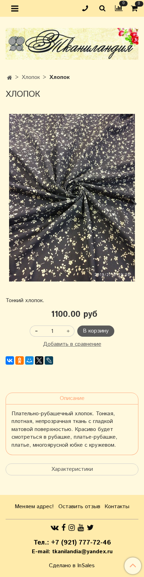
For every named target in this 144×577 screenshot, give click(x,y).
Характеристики (72, 469)
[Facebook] (64, 527)
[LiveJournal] (49, 360)
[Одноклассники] (19, 360)
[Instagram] (72, 527)
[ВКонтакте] (10, 360)
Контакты (117, 507)
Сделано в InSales (72, 566)
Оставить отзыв (79, 507)
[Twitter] (90, 527)
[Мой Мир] (29, 360)
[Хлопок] (72, 198)
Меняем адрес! (34, 507)
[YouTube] (81, 527)
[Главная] (9, 78)
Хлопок (31, 77)
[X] (39, 360)
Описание (72, 398)
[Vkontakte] (55, 527)
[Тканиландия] (72, 42)
